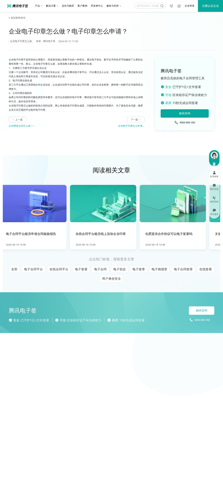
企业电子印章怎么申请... (131, 125)
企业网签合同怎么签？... (22, 125)
